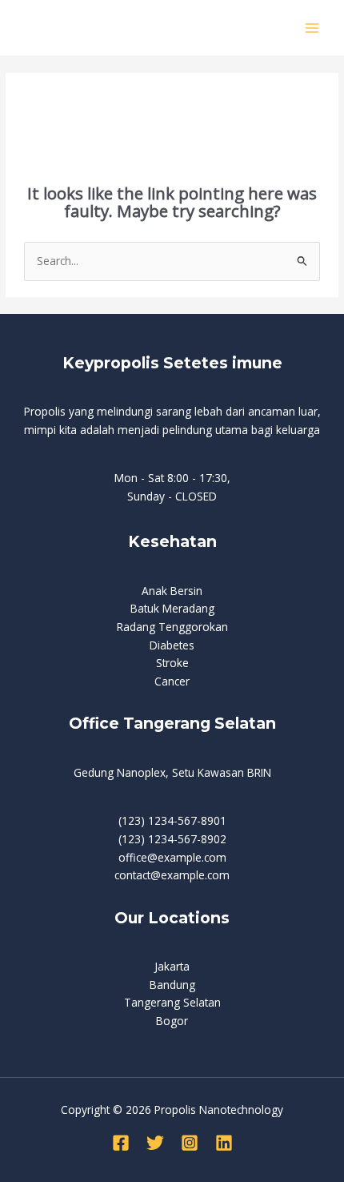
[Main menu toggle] (312, 27)
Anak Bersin (172, 590)
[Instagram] (189, 1143)
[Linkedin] (224, 1143)
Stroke (172, 662)
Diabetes (172, 645)
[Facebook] (121, 1143)
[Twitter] (155, 1143)
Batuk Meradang (172, 608)
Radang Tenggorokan (172, 626)
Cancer (172, 681)
